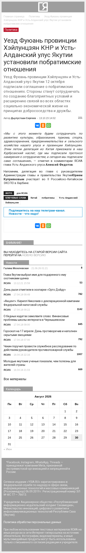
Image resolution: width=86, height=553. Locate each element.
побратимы (48, 198)
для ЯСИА (22, 193)
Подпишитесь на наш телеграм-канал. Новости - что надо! (37, 212)
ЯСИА (7, 283)
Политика (11, 29)
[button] (78, 7)
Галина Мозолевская (16, 268)
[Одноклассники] (43, 125)
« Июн (8, 449)
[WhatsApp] (48, 125)
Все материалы (15, 379)
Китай (34, 198)
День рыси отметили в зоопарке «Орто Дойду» (35, 289)
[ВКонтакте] (37, 125)
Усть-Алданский (68, 198)
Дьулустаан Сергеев (23, 118)
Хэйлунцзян (12, 202)
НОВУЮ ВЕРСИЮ (34, 255)
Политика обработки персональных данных (32, 522)
